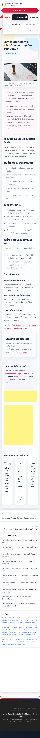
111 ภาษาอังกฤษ (11, 620)
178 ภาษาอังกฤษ (13, 627)
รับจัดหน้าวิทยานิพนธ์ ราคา (25, 642)
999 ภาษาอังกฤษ (9, 637)
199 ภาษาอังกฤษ (29, 627)
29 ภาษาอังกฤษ (9, 630)
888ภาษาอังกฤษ (5, 634)
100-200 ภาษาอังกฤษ (21, 618)
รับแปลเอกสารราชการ (22, 325)
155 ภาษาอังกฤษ (25, 625)
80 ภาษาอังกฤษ (17, 632)
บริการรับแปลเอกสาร (11, 54)
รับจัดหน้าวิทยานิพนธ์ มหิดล (13, 642)
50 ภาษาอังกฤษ (24, 630)
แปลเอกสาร (23, 352)
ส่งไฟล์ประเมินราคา (21, 10)
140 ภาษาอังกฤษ (9, 625)
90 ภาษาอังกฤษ (28, 634)
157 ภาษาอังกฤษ (33, 625)
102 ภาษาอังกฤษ (31, 618)
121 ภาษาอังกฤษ (30, 620)
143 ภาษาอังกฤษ (17, 625)
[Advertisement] (20, 396)
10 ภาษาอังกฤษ (5, 618)
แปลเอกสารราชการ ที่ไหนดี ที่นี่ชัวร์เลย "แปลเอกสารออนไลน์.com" (20, 482)
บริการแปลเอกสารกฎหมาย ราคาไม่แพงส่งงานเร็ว (33, 477)
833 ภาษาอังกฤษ (25, 632)
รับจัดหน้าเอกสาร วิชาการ (11, 644)
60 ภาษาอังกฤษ (31, 630)
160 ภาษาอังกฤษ (5, 627)
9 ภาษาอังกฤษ (20, 634)
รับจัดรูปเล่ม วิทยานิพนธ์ (20, 639)
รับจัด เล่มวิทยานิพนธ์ (10, 639)
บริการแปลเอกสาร (18, 17)
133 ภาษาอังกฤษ (27, 622)
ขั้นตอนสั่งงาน (16, 24)
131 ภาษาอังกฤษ (19, 622)
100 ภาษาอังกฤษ (12, 618)
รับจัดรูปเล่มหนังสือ (30, 639)
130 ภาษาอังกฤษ (11, 622)
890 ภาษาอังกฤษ (13, 634)
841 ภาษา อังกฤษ (33, 632)
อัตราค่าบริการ (34, 17)
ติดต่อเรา (32, 31)
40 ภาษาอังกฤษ (16, 630)
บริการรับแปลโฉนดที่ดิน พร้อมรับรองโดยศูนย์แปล (7, 479)
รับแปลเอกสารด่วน (20, 328)
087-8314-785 (21, 377)
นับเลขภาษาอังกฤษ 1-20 (28, 637)
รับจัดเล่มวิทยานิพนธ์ (21, 644)
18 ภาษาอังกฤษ (21, 627)
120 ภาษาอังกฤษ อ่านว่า (21, 620)
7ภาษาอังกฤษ (10, 632)
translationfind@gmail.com (16, 374)
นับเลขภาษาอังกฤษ (18, 637)
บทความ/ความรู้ (30, 24)
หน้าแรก (7, 17)
